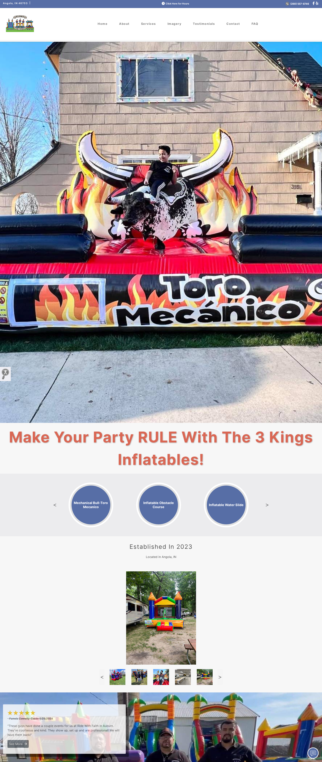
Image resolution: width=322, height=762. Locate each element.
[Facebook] (313, 3)
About (124, 24)
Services (148, 24)
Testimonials (204, 24)
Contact (233, 24)
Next (267, 505)
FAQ (255, 24)
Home (103, 24)
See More (16, 744)
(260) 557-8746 (299, 3)
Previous (55, 505)
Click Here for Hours (177, 3)
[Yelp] (317, 3)
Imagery (174, 24)
